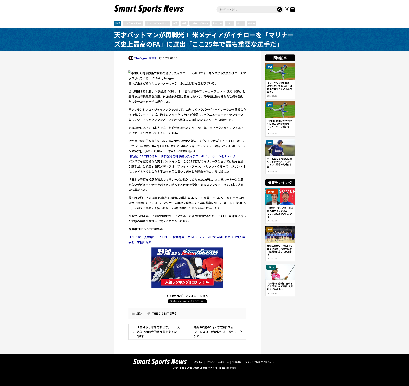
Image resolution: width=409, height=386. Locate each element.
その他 (251, 23)
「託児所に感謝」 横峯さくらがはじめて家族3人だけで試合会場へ (280, 286)
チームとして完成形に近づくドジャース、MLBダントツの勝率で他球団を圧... (279, 163)
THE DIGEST (160, 313)
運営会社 (198, 362)
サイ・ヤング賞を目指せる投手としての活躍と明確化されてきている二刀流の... (279, 87)
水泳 (175, 23)
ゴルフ (229, 23)
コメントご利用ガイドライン (259, 362)
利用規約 (236, 362)
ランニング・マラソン (157, 23)
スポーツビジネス (199, 23)
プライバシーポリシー (217, 362)
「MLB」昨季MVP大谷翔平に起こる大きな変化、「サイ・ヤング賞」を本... (279, 125)
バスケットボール (133, 23)
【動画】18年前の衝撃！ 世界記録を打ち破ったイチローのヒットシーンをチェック (182, 156)
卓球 (184, 23)
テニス (240, 23)
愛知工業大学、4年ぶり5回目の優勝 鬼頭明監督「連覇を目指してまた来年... (279, 250)
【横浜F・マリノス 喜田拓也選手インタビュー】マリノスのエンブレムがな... (280, 212)
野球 (117, 23)
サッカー (217, 23)
